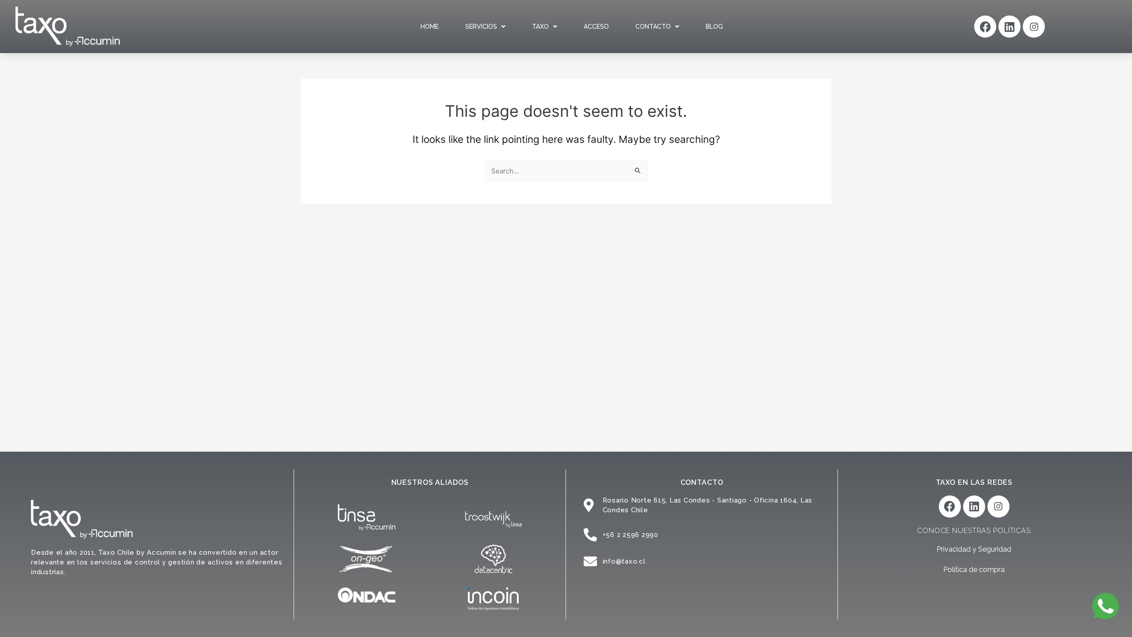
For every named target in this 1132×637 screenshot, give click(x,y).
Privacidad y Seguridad (974, 549)
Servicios (481, 26)
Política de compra (974, 569)
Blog (714, 26)
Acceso (596, 26)
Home (430, 26)
